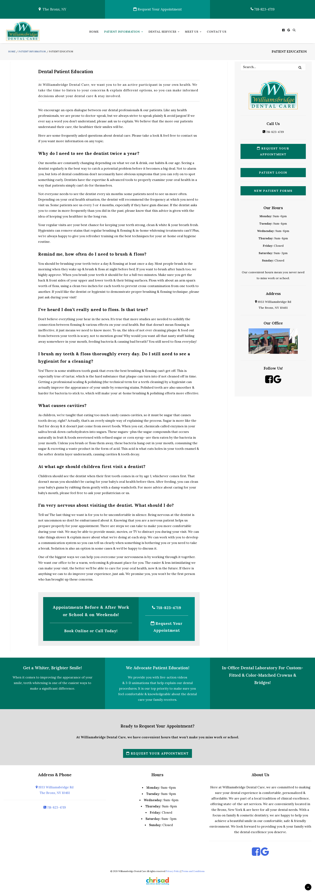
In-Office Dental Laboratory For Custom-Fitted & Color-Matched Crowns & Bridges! (262, 675)
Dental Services (162, 31)
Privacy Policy (173, 871)
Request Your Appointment (159, 9)
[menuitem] (94, 32)
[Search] (273, 67)
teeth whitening (35, 683)
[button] (284, 30)
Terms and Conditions (193, 871)
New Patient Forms (273, 191)
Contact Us (217, 31)
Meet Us (191, 31)
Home (94, 31)
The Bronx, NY (53, 9)
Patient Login (273, 172)
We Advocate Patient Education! (157, 667)
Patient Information (122, 31)
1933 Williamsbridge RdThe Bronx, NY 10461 (56, 790)
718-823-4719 (263, 9)
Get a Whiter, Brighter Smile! (52, 667)
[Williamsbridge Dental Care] (23, 31)
